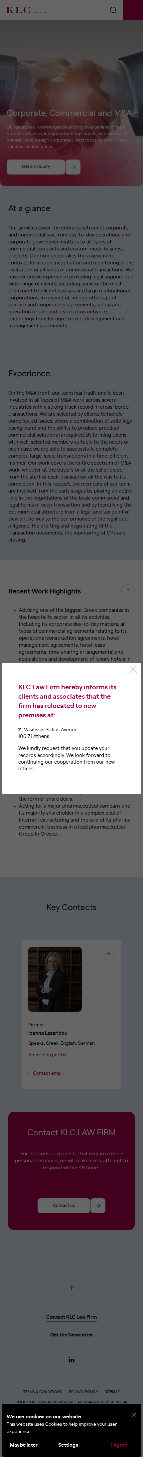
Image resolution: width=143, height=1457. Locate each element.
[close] (134, 1415)
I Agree (119, 1445)
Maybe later (24, 1445)
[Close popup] (133, 669)
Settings (68, 1445)
